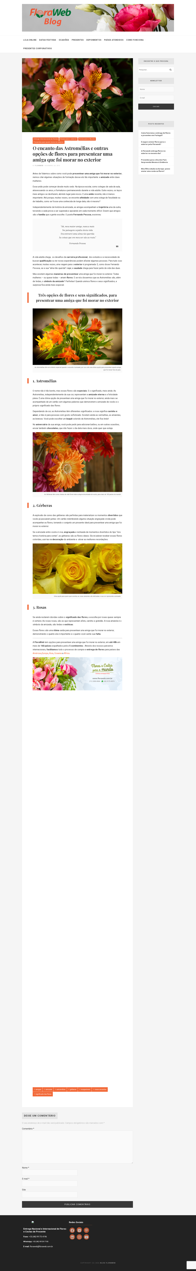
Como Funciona (135, 40)
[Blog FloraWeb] (98, 18)
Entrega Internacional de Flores (46, 139)
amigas (38, 1089)
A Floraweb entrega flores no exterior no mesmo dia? (153, 152)
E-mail (25, 1179)
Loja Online (30, 40)
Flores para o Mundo (87, 139)
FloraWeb (39, 165)
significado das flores (43, 1094)
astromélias (61, 1089)
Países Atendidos (114, 40)
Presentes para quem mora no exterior (49, 142)
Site (24, 1189)
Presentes (78, 40)
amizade (49, 1089)
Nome (25, 1167)
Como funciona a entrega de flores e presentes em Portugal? (155, 134)
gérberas (73, 1089)
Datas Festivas (47, 40)
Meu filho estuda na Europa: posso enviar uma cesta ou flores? (155, 170)
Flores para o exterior (68, 139)
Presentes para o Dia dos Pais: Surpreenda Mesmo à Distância (154, 161)
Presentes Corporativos (37, 48)
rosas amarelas (100, 1089)
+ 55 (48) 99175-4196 (38, 1237)
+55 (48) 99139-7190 (40, 1242)
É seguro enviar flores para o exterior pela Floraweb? (153, 143)
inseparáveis (85, 1089)
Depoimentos (93, 40)
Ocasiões (64, 40)
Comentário (28, 1128)
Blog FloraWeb (108, 1263)
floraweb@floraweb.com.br (41, 1246)
